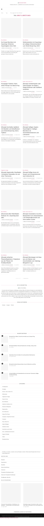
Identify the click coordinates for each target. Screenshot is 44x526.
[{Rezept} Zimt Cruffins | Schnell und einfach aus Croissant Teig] (4, 339)
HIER (29, 297)
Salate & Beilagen (5, 424)
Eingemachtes (5, 409)
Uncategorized (5, 386)
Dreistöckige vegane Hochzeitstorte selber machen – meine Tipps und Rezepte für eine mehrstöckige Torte (33, 505)
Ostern (3, 436)
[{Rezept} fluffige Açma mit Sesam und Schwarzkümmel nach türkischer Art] (33, 158)
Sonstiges (4, 389)
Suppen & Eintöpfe (5, 434)
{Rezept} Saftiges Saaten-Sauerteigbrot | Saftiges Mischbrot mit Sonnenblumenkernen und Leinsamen (31, 130)
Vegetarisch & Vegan (6, 396)
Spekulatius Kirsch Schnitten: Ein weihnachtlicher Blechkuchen (22, 354)
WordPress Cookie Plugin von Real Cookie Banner (9, 517)
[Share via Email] (13, 56)
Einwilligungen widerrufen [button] (5, 477)
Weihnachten (4, 394)
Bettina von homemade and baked (29, 91)
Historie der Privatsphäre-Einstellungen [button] (8, 474)
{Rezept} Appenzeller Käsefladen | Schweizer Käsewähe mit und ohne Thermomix (11, 174)
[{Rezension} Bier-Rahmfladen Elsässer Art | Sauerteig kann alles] (11, 200)
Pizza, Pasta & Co (5, 421)
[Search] (42, 9)
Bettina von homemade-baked (7, 87)
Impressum (3, 469)
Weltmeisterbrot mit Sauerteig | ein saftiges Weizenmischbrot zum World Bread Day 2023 (32, 44)
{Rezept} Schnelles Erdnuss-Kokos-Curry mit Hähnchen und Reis (22, 364)
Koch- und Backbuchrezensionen (8, 431)
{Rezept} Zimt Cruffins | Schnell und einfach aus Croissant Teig (22, 336)
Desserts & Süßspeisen (6, 406)
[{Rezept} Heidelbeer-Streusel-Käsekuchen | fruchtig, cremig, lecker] (4, 348)
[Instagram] (39, 9)
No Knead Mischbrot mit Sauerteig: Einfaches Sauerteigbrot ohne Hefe (8, 44)
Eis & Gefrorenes (5, 411)
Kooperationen (4, 462)
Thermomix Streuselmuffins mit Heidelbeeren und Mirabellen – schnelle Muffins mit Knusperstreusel (10, 505)
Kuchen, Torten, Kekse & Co (7, 391)
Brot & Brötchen (5, 401)
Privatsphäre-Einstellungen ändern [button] (7, 472)
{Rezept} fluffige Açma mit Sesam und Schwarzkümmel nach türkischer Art (31, 174)
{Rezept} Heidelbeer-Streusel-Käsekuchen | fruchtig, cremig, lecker (22, 345)
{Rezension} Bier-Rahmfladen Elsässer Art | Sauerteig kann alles (10, 215)
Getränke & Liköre (5, 426)
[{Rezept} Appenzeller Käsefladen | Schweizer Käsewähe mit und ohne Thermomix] (11, 158)
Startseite (3, 459)
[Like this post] (8, 56)
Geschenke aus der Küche (7, 429)
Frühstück (4, 419)
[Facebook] (19, 514)
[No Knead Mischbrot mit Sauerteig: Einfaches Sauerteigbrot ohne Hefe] (11, 28)
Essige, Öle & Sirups (6, 414)
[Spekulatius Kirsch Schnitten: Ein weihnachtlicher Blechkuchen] (4, 357)
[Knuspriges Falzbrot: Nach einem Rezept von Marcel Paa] (11, 70)
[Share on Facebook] (31, 56)
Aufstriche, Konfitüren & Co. (7, 404)
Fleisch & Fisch (5, 399)
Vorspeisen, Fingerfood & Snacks (8, 416)
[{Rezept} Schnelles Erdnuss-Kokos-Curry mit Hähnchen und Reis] (4, 367)
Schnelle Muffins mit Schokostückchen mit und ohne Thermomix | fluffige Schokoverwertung (24, 374)
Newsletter (3, 464)
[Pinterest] (40, 9)
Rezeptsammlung (5, 439)
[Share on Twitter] (11, 56)
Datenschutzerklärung (5, 467)
